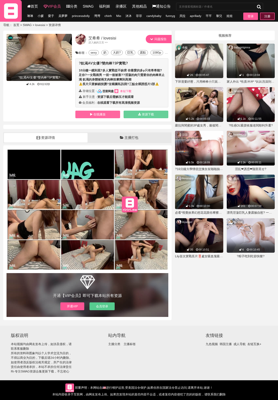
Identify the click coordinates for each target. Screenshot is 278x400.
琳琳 (30, 16)
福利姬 (104, 6)
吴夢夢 (63, 16)
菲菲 (139, 16)
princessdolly (81, 16)
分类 (73, 6)
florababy (187, 178)
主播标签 (130, 344)
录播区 (121, 6)
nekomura (240, 134)
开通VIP (72, 306)
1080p (156, 52)
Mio (118, 16)
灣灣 (97, 16)
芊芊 (209, 16)
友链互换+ (254, 344)
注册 (267, 16)
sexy (94, 52)
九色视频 (212, 344)
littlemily (187, 91)
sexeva (238, 91)
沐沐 (129, 16)
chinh (108, 16)
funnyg (170, 16)
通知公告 (163, 6)
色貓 (184, 47)
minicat (238, 222)
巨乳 (130, 52)
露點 (143, 52)
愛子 (51, 16)
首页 (34, 6)
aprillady (195, 16)
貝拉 (182, 16)
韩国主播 (226, 344)
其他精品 (139, 6)
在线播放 (99, 114)
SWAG (88, 6)
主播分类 (114, 344)
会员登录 (102, 306)
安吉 (236, 178)
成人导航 (239, 344)
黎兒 (219, 16)
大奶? (117, 52)
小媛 (41, 16)
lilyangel (187, 222)
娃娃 (230, 16)
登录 (251, 16)
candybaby (153, 16)
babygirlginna (242, 47)
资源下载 (148, 114)
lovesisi (40, 25)
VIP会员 (54, 6)
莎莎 (184, 134)
